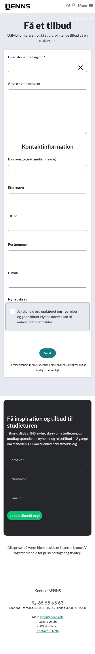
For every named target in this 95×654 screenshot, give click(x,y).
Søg (68, 5)
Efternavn (16, 187)
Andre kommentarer (24, 83)
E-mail (13, 273)
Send (47, 353)
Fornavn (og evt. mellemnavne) (32, 159)
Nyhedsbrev (18, 299)
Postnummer (18, 244)
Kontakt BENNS (47, 631)
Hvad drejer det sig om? (26, 57)
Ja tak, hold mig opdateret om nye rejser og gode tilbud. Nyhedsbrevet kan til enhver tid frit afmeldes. (47, 316)
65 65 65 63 (83, 18)
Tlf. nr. (13, 216)
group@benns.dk (51, 617)
